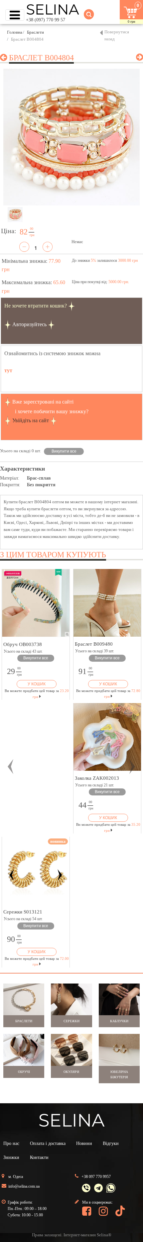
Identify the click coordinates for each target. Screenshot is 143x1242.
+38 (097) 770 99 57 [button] (45, 19)
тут (8, 370)
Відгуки (111, 1143)
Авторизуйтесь (29, 324)
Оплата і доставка (48, 1143)
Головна (14, 32)
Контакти (39, 1157)
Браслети (35, 32)
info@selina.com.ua (24, 1186)
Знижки (11, 1157)
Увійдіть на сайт (30, 420)
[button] (11, 767)
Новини (84, 1143)
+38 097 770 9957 (96, 1176)
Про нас (11, 1143)
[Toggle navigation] (14, 15)
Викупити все (64, 451)
